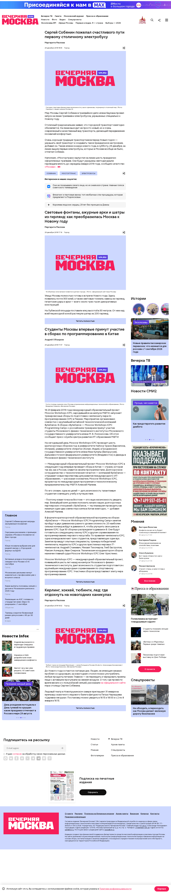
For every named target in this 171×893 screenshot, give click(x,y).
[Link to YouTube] (28, 758)
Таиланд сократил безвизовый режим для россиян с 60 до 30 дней (19, 615)
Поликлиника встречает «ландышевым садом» (144, 620)
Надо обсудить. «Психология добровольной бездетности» (150, 375)
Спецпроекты (74, 19)
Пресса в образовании (97, 16)
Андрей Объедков (54, 339)
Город (7, 527)
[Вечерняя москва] (31, 823)
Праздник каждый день (18, 683)
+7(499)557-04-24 (142, 828)
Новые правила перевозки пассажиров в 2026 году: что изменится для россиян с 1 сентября (150, 328)
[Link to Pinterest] (50, 758)
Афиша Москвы (66, 23)
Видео (63, 19)
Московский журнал (74, 16)
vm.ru (144, 826)
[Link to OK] (17, 758)
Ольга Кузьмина (146, 553)
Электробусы (88, 173)
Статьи (94, 745)
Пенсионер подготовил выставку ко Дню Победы (154, 656)
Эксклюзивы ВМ (48, 23)
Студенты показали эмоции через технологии (155, 630)
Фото (54, 19)
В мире (8, 621)
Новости (45, 19)
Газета (58, 16)
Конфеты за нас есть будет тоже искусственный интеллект (152, 531)
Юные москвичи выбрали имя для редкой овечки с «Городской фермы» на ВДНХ (20, 548)
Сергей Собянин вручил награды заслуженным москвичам (20, 522)
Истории (138, 298)
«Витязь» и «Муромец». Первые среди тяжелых (153, 643)
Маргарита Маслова (55, 42)
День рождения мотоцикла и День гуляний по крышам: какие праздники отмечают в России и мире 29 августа (20, 709)
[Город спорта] (142, 20)
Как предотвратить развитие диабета (150, 409)
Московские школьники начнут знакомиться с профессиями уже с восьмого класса (20, 575)
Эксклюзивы (140, 322)
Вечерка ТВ (46, 16)
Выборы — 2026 (113, 23)
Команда (145, 814)
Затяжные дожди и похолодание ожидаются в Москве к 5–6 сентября (20, 561)
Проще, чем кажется (145, 403)
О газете (69, 814)
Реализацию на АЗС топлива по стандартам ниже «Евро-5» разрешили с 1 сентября (19, 601)
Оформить (93, 792)
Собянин (51, 173)
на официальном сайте (113, 682)
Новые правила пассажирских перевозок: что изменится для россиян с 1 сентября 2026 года (149, 347)
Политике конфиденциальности (115, 889)
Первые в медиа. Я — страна (89, 23)
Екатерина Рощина (147, 540)
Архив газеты (118, 745)
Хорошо (161, 889)
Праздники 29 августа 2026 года (21, 690)
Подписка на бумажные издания (99, 814)
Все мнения (149, 581)
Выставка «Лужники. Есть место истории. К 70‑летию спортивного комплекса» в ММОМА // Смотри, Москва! (152, 309)
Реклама (78, 814)
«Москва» (50, 166)
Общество (9, 608)
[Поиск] (152, 20)
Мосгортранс (69, 173)
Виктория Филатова (148, 527)
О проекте (150, 669)
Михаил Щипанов (147, 566)
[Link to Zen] (22, 758)
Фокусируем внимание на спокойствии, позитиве (150, 544)
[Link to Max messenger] (6, 758)
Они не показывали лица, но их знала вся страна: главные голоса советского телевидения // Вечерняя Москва (138, 309)
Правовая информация (75, 817)
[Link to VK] (11, 758)
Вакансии (134, 814)
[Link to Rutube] (44, 758)
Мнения (137, 521)
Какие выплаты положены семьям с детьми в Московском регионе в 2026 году (21, 588)
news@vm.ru (109, 830)
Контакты (154, 814)
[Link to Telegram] (33, 758)
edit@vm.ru (69, 830)
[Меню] (166, 20)
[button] (7, 690)
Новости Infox (15, 636)
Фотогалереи (97, 756)
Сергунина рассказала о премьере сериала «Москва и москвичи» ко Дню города (20, 534)
